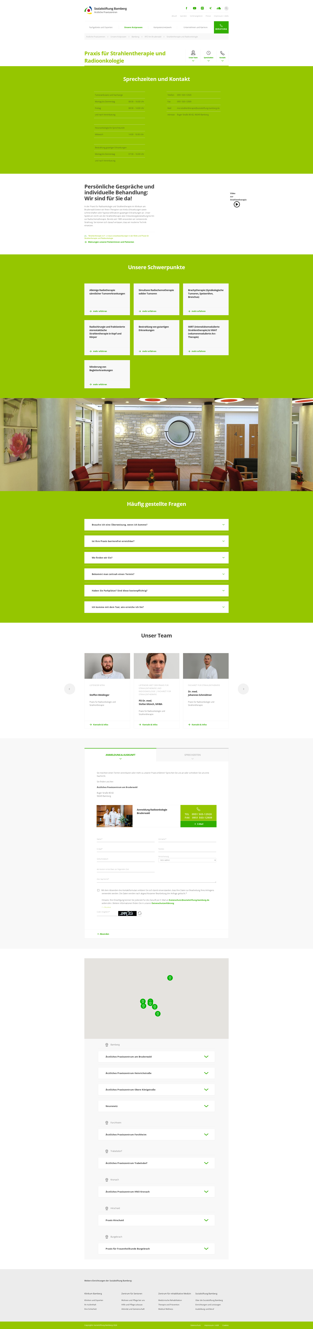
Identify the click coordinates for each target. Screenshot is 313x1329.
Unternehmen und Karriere (195, 27)
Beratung (221, 29)
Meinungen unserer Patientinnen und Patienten (111, 242)
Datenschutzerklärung (163, 903)
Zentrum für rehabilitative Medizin (174, 1293)
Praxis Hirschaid (115, 1220)
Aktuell (174, 16)
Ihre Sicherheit (90, 1309)
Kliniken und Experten (93, 1300)
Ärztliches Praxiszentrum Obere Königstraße (131, 1089)
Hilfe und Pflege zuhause (131, 1304)
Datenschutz (195, 1325)
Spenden (183, 16)
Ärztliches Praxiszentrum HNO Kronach (128, 1191)
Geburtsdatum (102, 859)
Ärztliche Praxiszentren (95, 36)
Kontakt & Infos (100, 724)
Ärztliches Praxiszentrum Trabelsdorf (126, 1163)
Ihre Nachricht (103, 879)
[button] (150, 1003)
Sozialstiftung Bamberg (206, 1293)
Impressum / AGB (211, 1325)
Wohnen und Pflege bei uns (133, 1300)
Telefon (161, 849)
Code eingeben (103, 912)
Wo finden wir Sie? (102, 557)
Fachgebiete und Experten (100, 27)
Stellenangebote (196, 16)
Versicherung (163, 856)
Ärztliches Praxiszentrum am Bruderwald (129, 1056)
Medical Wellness (165, 1309)
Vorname (162, 839)
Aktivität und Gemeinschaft (133, 1309)
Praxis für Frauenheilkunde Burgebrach (128, 1248)
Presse (208, 16)
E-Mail (200, 824)
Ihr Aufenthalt (90, 1304)
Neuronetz (112, 1106)
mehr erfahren (100, 311)
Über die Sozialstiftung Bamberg (209, 1300)
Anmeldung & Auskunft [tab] (120, 754)
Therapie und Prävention (168, 1304)
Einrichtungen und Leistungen (208, 1304)
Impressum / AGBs (221, 16)
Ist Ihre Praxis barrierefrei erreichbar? (113, 541)
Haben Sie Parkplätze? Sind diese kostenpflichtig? (119, 590)
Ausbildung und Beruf (204, 1309)
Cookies (225, 1325)
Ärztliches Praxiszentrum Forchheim (126, 1134)
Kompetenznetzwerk (163, 27)
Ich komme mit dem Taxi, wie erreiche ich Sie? (118, 607)
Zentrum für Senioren (131, 1293)
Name (99, 839)
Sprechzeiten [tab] (192, 754)
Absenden (104, 934)
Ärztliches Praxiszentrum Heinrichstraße (128, 1073)
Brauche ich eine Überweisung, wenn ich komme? (120, 524)
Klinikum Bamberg (93, 1293)
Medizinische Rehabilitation (170, 1300)
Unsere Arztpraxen (133, 27)
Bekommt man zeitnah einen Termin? (113, 574)
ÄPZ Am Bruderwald (153, 36)
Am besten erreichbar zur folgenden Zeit (113, 869)
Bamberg (135, 36)
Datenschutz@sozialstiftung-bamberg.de (189, 900)
